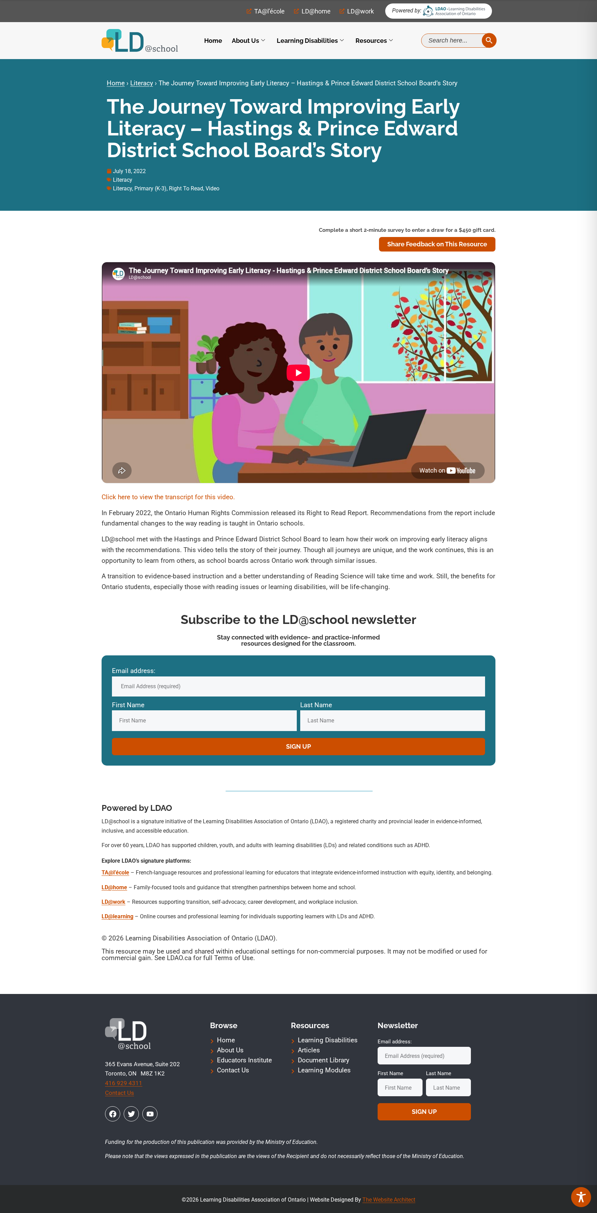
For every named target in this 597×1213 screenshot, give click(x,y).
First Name (128, 705)
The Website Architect (388, 1199)
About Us (245, 40)
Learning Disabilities (307, 40)
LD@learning (117, 916)
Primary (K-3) (150, 188)
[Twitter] (131, 1113)
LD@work (113, 902)
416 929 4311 (123, 1083)
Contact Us (119, 1092)
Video (212, 188)
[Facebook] (112, 1113)
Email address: (133, 671)
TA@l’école (115, 872)
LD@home (114, 887)
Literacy (141, 83)
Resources (371, 40)
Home (213, 40)
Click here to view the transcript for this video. (169, 497)
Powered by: (406, 10)
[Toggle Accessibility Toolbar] (581, 1197)
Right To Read (186, 188)
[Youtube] (150, 1113)
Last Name (316, 705)
